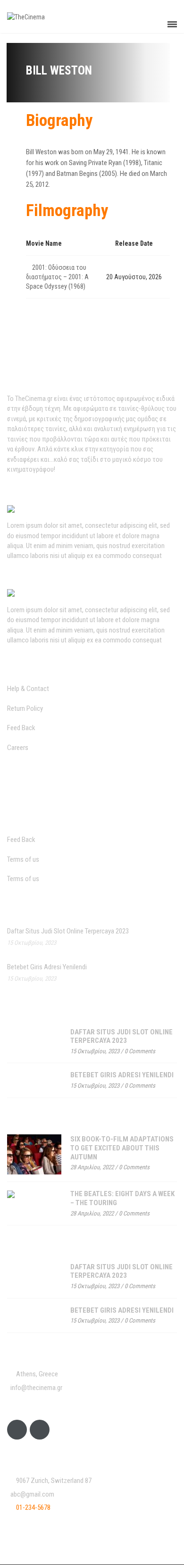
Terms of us (23, 859)
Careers (17, 747)
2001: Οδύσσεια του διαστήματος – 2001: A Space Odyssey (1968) (57, 277)
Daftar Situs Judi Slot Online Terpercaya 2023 (68, 931)
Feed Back (21, 728)
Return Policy (25, 708)
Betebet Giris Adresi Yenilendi (47, 967)
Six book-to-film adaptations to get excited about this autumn (122, 1148)
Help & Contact (28, 688)
